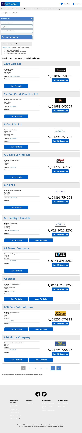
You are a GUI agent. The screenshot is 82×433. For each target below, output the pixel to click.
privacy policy (60, 425)
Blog (58, 9)
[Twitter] (44, 395)
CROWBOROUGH (15, 76)
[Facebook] (37, 395)
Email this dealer (60, 80)
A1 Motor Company (16, 248)
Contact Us (29, 403)
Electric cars (16, 9)
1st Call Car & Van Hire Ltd (21, 94)
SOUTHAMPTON (14, 230)
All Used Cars (62, 406)
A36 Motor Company (17, 337)
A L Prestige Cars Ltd (17, 218)
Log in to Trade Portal (47, 407)
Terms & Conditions (48, 411)
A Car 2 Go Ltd (13, 124)
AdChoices (13, 419)
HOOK (12, 321)
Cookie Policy (14, 412)
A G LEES (9, 185)
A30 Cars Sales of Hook (18, 307)
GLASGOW (13, 261)
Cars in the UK (63, 403)
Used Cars (5, 9)
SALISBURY (13, 167)
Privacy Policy (14, 410)
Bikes (26, 9)
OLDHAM (12, 291)
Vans (33, 9)
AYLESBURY (13, 138)
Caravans (40, 9)
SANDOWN (13, 106)
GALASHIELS (13, 198)
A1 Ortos (9, 279)
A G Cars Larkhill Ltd (17, 155)
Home (3, 13)
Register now (6, 47)
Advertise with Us (48, 403)
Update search (11, 37)
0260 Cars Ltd (12, 63)
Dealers (8, 13)
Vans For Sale (41, 240)
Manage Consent (15, 415)
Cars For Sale (16, 86)
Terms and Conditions (13, 406)
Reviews (51, 9)
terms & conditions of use (45, 425)
